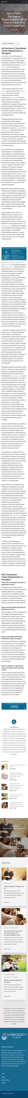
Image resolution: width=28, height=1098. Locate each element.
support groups (7, 225)
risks (15, 180)
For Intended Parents (9, 974)
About (3, 1077)
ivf (10, 883)
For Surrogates (18, 9)
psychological (14, 97)
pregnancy (23, 173)
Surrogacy (8, 9)
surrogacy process (9, 267)
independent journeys (15, 515)
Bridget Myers (14, 727)
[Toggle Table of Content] (16, 43)
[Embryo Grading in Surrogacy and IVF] (14, 887)
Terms (3, 1083)
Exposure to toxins (16, 376)
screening (4, 91)
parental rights (7, 130)
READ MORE (15, 1066)
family (24, 223)
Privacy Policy (5, 1080)
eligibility (19, 128)
